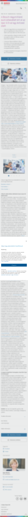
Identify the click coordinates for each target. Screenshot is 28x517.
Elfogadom (14, 265)
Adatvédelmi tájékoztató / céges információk (9, 274)
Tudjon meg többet (4, 261)
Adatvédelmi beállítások (12, 271)
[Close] (26, 241)
